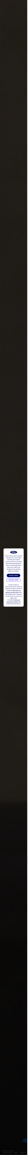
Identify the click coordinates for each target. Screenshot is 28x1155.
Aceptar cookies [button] (13, 575)
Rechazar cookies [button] (14, 579)
